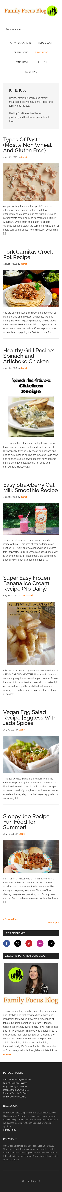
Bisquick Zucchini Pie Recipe (16, 1093)
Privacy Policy (9, 1130)
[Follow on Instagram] (40, 943)
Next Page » (53, 922)
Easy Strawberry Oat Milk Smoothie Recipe (30, 487)
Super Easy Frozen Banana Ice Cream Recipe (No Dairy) (26, 583)
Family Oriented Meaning (14, 1097)
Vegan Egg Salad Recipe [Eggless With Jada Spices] (30, 717)
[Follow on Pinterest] (28, 943)
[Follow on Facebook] (6, 943)
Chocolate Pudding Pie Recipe (17, 1079)
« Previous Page (10, 919)
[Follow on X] (17, 943)
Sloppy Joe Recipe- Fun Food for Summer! (27, 821)
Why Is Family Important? (15, 1086)
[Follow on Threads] (51, 943)
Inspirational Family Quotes (16, 1090)
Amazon (7, 1054)
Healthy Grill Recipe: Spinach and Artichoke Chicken (28, 355)
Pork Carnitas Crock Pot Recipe (28, 254)
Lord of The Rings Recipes (15, 1083)
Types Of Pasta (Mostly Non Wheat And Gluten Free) (27, 144)
